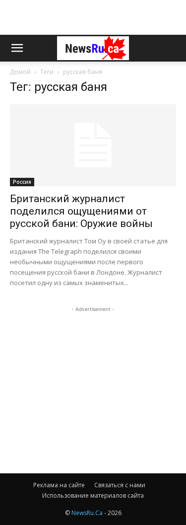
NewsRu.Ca (87, 513)
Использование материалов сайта (93, 495)
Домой (20, 72)
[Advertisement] (93, 17)
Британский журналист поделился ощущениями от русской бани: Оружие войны (81, 211)
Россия (22, 181)
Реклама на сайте (59, 485)
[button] (17, 48)
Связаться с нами (119, 485)
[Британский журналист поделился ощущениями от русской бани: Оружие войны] (93, 145)
